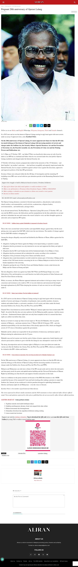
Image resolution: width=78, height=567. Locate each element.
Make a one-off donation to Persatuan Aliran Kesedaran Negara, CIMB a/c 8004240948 (30, 189)
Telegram (34, 130)
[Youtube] (47, 554)
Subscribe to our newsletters (51, 561)
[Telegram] (41, 125)
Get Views (74, 11)
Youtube (53, 130)
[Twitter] (38, 125)
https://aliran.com (38, 480)
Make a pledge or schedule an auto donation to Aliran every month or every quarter (28, 191)
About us (13, 561)
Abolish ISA (21, 453)
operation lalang (42, 453)
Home (2, 6)
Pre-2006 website (38, 561)
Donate (25, 561)
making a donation (20, 417)
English (21, 130)
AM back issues (64, 561)
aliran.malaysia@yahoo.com (42, 545)
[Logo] (39, 534)
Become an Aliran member (11, 194)
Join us (30, 561)
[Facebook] (34, 125)
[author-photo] (38, 476)
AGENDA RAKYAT (7, 400)
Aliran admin (37, 478)
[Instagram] (34, 554)
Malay (14, 130)
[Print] (48, 125)
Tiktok (46, 130)
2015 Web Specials (16, 6)
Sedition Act (5, 455)
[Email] (45, 125)
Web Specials (8, 6)
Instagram (40, 130)
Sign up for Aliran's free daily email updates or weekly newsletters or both (25, 186)
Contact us (19, 561)
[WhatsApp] (30, 125)
